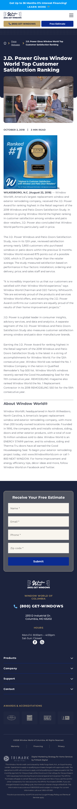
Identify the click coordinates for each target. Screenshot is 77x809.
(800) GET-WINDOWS (40, 606)
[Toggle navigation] (71, 15)
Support (9, 678)
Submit (38, 561)
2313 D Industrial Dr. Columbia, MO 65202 (38, 617)
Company (10, 668)
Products (10, 658)
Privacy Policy (53, 795)
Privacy (61, 746)
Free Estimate (57, 23)
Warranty (15, 746)
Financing (38, 746)
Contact (9, 689)
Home (5, 43)
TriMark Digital (41, 760)
